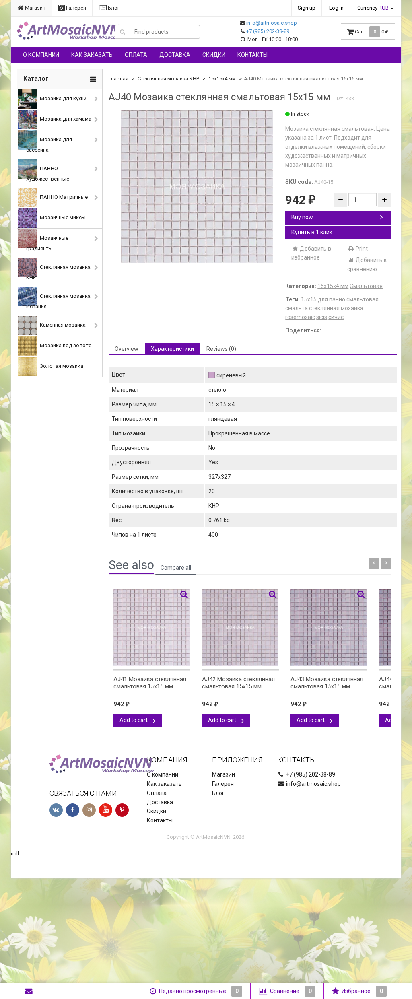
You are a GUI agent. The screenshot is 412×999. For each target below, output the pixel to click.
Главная (118, 79)
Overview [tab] (126, 349)
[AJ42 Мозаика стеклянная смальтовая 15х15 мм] (240, 627)
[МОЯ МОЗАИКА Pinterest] (122, 810)
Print (361, 248)
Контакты (252, 54)
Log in (336, 8)
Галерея (75, 8)
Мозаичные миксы (62, 218)
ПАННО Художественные (47, 173)
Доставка (174, 54)
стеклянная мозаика (336, 308)
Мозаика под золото (65, 345)
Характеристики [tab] (172, 349)
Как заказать (92, 54)
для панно (331, 299)
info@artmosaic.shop (271, 23)
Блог (113, 8)
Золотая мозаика (61, 366)
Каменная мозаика (62, 325)
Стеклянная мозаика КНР (58, 272)
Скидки (213, 54)
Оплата (136, 54)
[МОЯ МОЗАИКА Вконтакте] (56, 810)
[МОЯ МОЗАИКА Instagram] (89, 810)
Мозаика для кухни (63, 98)
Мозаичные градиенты (47, 243)
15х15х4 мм (222, 79)
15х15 (309, 299)
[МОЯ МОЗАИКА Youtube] (105, 810)
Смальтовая (366, 286)
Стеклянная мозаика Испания (58, 301)
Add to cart (134, 720)
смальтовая (362, 299)
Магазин (34, 8)
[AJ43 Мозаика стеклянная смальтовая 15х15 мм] (328, 627)
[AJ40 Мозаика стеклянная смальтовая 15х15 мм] (197, 186)
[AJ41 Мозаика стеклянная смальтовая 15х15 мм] (151, 627)
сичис (336, 317)
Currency (373, 8)
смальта (296, 308)
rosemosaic (300, 317)
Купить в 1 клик (311, 232)
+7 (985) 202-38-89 (267, 31)
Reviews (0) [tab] (221, 349)
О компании (41, 54)
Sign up (306, 8)
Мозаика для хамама (65, 119)
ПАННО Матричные (63, 197)
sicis (321, 317)
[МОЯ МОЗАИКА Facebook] (72, 810)
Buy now (302, 217)
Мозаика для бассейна (49, 144)
